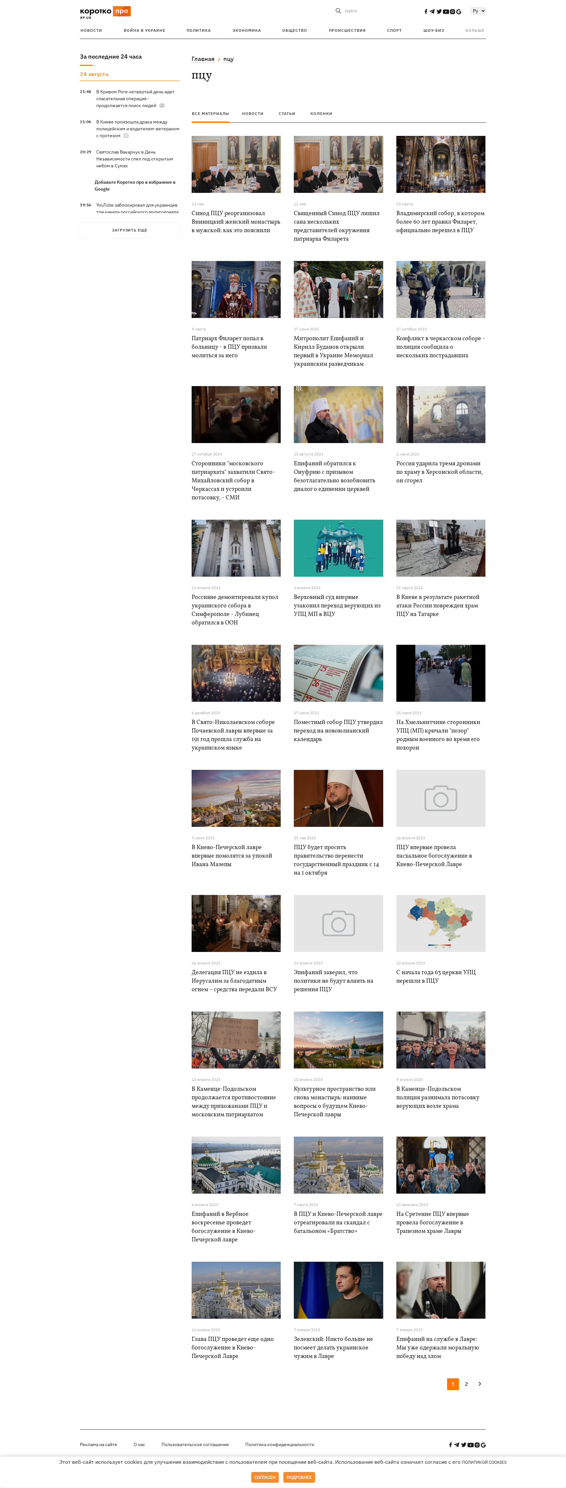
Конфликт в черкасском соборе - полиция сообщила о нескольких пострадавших (440, 347)
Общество (294, 30)
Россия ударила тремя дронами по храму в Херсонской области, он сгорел (439, 472)
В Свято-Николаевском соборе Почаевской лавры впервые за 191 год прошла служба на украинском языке (233, 735)
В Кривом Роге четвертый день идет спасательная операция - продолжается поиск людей (135, 98)
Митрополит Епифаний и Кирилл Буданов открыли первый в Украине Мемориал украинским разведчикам (333, 351)
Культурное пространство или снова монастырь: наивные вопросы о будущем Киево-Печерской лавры (335, 1102)
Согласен (265, 1477)
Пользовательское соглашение (195, 1444)
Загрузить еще (129, 230)
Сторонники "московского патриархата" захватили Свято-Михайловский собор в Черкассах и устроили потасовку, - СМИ (233, 481)
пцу (228, 59)
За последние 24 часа (111, 56)
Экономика (247, 30)
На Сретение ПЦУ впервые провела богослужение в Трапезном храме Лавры (432, 1223)
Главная (203, 59)
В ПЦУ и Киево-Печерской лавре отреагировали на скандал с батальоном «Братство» (338, 1223)
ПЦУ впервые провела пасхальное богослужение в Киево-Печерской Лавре (434, 856)
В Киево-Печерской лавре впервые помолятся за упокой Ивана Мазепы (232, 856)
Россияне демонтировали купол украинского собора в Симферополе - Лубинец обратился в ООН (235, 610)
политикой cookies (484, 1462)
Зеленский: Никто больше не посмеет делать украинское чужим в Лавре (333, 1348)
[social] (425, 11)
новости (253, 113)
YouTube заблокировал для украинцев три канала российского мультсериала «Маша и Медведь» (137, 212)
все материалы (210, 113)
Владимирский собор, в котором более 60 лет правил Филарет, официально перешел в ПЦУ (440, 222)
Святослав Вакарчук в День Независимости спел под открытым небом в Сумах (134, 159)
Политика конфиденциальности (279, 1444)
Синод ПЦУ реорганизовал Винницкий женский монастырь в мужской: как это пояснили (236, 222)
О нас (139, 1444)
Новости (91, 30)
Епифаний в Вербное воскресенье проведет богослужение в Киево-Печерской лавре (224, 1227)
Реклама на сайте (98, 1444)
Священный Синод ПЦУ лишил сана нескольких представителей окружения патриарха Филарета (337, 226)
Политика (199, 30)
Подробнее (299, 1477)
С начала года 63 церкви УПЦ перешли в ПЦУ (436, 977)
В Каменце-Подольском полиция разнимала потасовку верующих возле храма (437, 1097)
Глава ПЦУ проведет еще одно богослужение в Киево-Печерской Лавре (233, 1348)
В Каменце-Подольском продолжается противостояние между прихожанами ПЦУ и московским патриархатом (234, 1102)
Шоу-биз (434, 30)
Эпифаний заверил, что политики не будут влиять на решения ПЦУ (333, 981)
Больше (474, 30)
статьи (287, 113)
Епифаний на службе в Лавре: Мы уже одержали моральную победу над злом (437, 1348)
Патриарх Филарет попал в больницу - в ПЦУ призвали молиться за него (229, 347)
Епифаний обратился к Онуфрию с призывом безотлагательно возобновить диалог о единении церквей (334, 476)
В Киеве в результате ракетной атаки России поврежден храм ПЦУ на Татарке (438, 606)
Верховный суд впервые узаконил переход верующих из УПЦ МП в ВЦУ (337, 606)
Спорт (394, 30)
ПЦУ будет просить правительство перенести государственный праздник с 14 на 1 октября (336, 860)
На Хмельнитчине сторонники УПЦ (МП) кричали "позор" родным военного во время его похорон (438, 735)
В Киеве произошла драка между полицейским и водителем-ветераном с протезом (137, 129)
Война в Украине (144, 30)
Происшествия (347, 30)
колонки (321, 113)
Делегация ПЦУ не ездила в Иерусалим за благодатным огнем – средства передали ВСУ (234, 981)
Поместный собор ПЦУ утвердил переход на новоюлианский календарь (338, 731)
